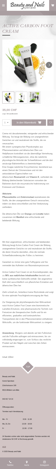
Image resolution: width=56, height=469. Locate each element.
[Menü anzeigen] (3, 5)
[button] (8, 98)
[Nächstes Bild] (49, 65)
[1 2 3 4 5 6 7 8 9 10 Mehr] (6, 122)
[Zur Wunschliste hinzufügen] (50, 122)
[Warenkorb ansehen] (52, 5)
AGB (4, 447)
